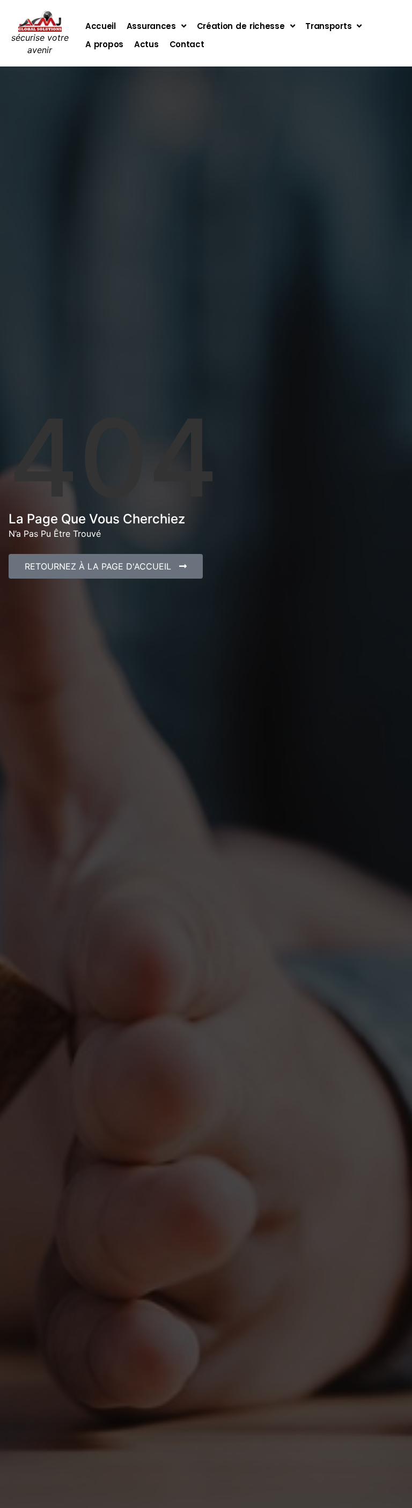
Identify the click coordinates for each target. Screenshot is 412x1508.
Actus (146, 44)
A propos (104, 44)
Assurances (151, 26)
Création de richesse (241, 26)
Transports (328, 26)
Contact (187, 44)
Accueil (100, 26)
